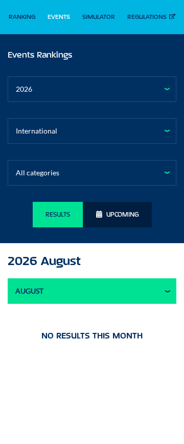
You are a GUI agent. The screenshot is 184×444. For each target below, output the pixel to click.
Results (57, 214)
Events (59, 16)
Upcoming (122, 214)
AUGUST (29, 290)
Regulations (147, 16)
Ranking (22, 16)
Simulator (98, 16)
